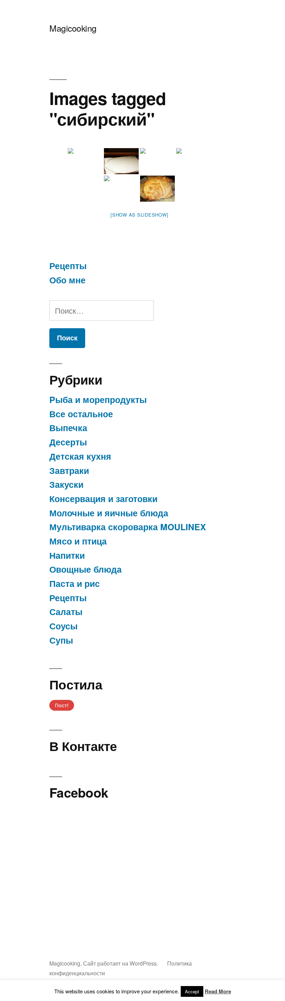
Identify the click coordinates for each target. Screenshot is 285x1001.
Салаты (65, 611)
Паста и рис (74, 583)
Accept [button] (192, 991)
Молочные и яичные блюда (108, 513)
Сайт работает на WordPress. (121, 963)
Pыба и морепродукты (98, 399)
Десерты (68, 442)
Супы (61, 640)
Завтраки (69, 470)
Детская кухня (80, 456)
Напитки (67, 555)
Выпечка (68, 427)
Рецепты (68, 265)
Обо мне (67, 280)
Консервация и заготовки (103, 498)
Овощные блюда (85, 569)
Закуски (66, 484)
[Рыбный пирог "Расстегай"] (85, 161)
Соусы (63, 626)
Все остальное (81, 413)
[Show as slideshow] (139, 214)
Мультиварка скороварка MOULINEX (127, 526)
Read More (218, 991)
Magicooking (73, 28)
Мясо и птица (78, 541)
